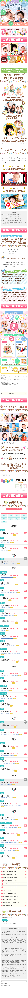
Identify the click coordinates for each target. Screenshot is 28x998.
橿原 (2, 758)
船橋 (2, 610)
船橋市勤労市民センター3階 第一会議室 (7, 615)
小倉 (2, 845)
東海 (24, 515)
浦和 (2, 595)
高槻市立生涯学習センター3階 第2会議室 (7, 770)
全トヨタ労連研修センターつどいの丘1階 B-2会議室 (9, 675)
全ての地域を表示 (14, 511)
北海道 (4, 515)
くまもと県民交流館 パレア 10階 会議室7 (8, 819)
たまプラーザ (4, 626)
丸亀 (2, 800)
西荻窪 (3, 618)
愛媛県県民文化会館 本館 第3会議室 (7, 797)
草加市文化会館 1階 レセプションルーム (8, 584)
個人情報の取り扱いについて (6, 985)
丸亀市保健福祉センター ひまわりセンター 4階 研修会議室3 (11, 805)
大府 (2, 701)
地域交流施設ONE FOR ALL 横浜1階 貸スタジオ (9, 592)
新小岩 (3, 633)
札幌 (2, 545)
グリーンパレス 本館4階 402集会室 (7, 638)
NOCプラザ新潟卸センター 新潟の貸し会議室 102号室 (10, 734)
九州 (4, 521)
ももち (3, 830)
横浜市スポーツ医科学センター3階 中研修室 (8, 645)
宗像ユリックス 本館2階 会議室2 (6, 857)
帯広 (2, 538)
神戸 (2, 751)
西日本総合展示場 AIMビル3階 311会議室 (8, 850)
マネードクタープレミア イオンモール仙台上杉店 (9, 563)
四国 (24, 518)
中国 (17, 518)
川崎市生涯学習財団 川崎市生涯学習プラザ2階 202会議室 (10, 653)
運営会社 (2, 981)
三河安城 (3, 686)
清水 (2, 708)
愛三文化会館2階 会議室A (5, 705)
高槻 (2, 766)
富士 (2, 678)
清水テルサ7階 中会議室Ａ (5, 713)
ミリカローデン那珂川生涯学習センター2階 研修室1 (9, 827)
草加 (2, 580)
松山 (2, 793)
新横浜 (3, 641)
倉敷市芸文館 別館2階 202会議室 (6, 784)
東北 (11, 515)
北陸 (4, 518)
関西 (11, 518)
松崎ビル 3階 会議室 (4, 550)
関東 (17, 515)
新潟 (2, 730)
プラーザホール (3, 630)
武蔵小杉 (3, 648)
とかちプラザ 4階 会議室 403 (5, 542)
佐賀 (2, 838)
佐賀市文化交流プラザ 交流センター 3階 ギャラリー (10, 842)
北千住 (3, 603)
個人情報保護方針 (4, 983)
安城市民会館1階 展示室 (5, 690)
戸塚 (2, 587)
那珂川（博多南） (6, 822)
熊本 (2, 815)
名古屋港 (3, 693)
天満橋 (3, 743)
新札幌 (3, 530)
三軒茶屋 (3, 572)
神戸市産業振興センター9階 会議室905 (7, 755)
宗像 (2, 853)
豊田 (2, 670)
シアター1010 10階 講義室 (5, 607)
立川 (2, 657)
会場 (11, 542)
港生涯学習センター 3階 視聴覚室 (6, 698)
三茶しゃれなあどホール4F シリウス (6, 577)
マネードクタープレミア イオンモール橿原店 (8, 763)
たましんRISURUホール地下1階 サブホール (8, 661)
